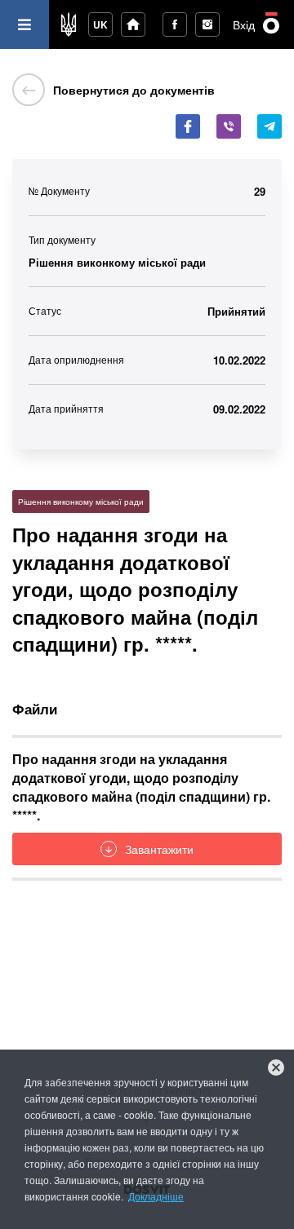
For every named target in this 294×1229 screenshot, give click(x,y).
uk (100, 24)
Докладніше (156, 1196)
